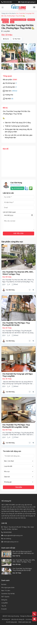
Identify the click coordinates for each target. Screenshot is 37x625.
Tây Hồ (3, 606)
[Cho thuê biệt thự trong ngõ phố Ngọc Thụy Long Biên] (18, 359)
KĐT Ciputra (5, 596)
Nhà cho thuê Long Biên (18, 19)
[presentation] (5, 53)
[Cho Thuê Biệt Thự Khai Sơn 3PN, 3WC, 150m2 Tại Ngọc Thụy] (18, 257)
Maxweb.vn (30, 616)
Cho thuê (12, 13)
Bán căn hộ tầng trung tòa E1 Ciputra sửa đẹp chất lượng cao (23, 552)
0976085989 (18, 188)
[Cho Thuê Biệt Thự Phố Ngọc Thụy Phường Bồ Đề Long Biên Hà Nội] (18, 410)
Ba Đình (3, 584)
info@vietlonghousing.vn (28, 2)
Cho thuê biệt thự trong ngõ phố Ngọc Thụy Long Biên (17, 375)
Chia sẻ (6, 39)
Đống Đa (4, 600)
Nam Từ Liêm (5, 590)
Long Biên (6, 31)
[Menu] (2, 7)
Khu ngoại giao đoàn (7, 587)
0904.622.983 (7, 2)
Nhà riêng (31, 19)
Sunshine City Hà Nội (8, 593)
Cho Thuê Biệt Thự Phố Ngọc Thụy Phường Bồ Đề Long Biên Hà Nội (16, 426)
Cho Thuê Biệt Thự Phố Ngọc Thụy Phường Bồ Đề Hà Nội (16, 324)
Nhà (12, 22)
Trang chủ (4, 13)
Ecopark (4, 609)
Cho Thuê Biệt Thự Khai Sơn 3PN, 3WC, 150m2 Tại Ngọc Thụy (17, 273)
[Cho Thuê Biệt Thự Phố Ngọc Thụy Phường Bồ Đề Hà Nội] (18, 308)
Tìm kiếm (18, 487)
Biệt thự (5, 22)
